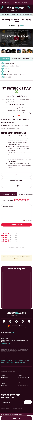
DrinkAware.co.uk (5, 343)
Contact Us (21, 360)
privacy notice (12, 407)
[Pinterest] (16, 321)
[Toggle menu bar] (2, 7)
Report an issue (16, 180)
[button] (16, 234)
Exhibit (22, 25)
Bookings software (5, 380)
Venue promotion (22, 388)
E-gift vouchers (5, 388)
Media (2, 362)
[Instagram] (10, 321)
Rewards (10, 360)
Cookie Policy (9, 362)
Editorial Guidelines (20, 362)
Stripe (12, 332)
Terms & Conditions (5, 414)
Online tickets (21, 380)
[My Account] (31, 2)
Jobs (16, 360)
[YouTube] (23, 321)
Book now (16, 418)
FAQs (16, 186)
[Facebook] (4, 321)
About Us (3, 360)
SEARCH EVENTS (16, 14)
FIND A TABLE (6, 14)
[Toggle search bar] (28, 7)
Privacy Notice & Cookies (17, 414)
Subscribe (27, 402)
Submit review (16, 224)
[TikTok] (29, 321)
